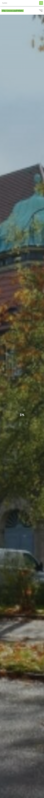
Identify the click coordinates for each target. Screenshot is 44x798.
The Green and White (12, 10)
